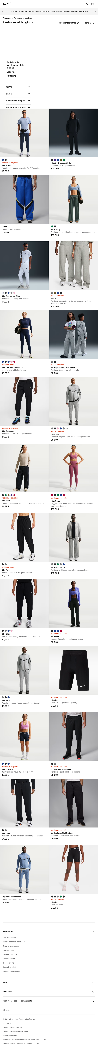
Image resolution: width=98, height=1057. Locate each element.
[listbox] (89, 22)
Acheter (85, 11)
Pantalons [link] (11, 76)
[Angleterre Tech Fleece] (24, 869)
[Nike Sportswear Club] (24, 265)
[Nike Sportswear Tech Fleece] (73, 334)
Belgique (9, 1010)
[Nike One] (73, 603)
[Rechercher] (87, 4)
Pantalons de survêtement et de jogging (15, 65)
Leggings (11, 72)
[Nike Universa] (73, 468)
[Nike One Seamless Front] (24, 334)
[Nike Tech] (73, 401)
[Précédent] (2, 11)
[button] (18, 87)
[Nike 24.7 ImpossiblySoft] (73, 133)
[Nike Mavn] (24, 468)
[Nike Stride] (24, 133)
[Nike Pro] (73, 670)
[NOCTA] (73, 265)
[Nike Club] (24, 603)
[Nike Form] (24, 537)
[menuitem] (7, 1023)
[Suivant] (95, 11)
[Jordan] (24, 199)
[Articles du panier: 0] (92, 4)
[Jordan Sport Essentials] (73, 736)
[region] (49, 101)
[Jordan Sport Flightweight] (73, 803)
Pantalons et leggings (23, 18)
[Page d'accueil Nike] (7, 4)
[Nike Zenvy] (73, 199)
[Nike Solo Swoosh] (73, 537)
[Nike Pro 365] (24, 736)
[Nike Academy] (24, 401)
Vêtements (7, 18)
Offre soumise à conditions (72, 11)
